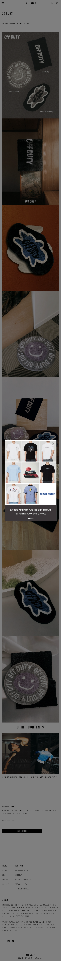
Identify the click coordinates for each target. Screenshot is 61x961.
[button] (53, 443)
